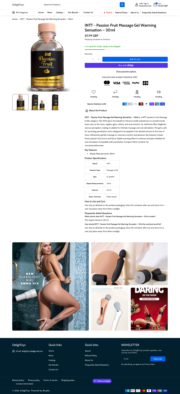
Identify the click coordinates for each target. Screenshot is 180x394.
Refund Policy (91, 355)
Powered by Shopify (40, 390)
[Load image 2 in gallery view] (38, 102)
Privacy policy (34, 380)
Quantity (88, 54)
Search (88, 351)
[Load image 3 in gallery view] (55, 102)
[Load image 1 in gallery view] (20, 102)
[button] (161, 4)
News (51, 355)
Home (15, 19)
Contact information (24, 384)
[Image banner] (50, 286)
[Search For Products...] (122, 4)
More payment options (126, 71)
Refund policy (18, 380)
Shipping (88, 39)
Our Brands (73, 12)
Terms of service (50, 380)
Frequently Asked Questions (97, 365)
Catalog (59, 12)
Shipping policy (68, 380)
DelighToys (25, 390)
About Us (89, 360)
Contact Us (53, 369)
